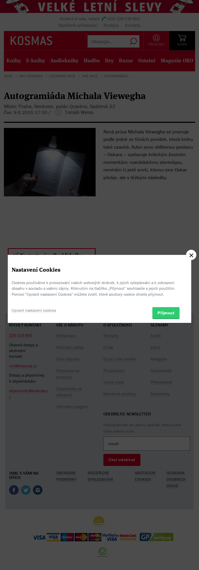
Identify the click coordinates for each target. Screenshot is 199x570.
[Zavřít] (191, 255)
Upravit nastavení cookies (34, 310)
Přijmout (166, 312)
